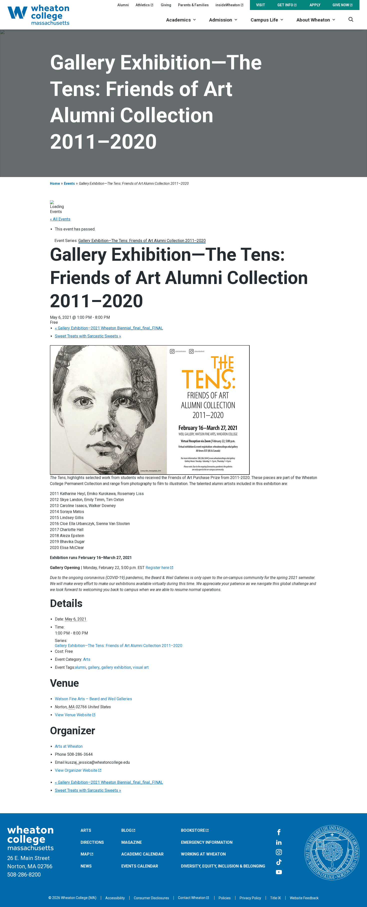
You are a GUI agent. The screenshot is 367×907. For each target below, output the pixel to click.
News (86, 866)
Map (85, 854)
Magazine (131, 842)
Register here (157, 567)
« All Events (60, 219)
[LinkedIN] (279, 843)
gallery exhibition (116, 667)
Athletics (143, 5)
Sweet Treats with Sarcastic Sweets (88, 336)
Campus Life (264, 20)
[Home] (44, 14)
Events (69, 184)
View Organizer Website (76, 770)
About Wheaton (313, 20)
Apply (315, 5)
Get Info (285, 5)
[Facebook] (279, 833)
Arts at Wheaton (69, 746)
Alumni (123, 5)
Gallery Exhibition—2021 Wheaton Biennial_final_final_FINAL (109, 328)
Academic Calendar (142, 854)
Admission (220, 20)
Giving (166, 5)
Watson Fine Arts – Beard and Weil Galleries (93, 698)
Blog (126, 830)
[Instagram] (279, 853)
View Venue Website (73, 714)
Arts (86, 659)
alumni (80, 667)
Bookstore (193, 830)
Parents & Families (193, 5)
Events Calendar (139, 866)
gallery (94, 667)
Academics (178, 20)
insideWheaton (227, 5)
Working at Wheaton (203, 854)
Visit (260, 5)
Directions (92, 842)
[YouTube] (279, 873)
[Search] (351, 19)
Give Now (341, 5)
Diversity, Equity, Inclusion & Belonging (223, 866)
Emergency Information (206, 842)
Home (55, 184)
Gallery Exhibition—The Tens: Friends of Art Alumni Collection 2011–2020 (118, 645)
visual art (141, 667)
